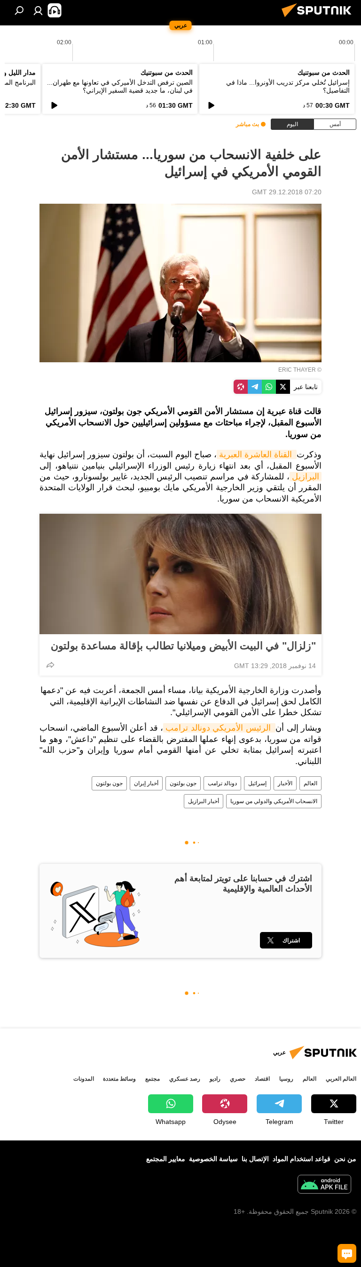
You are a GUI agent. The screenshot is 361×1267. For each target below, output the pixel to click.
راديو (215, 1079)
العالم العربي (341, 1079)
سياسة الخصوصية (213, 1159)
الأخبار (285, 783)
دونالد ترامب (222, 783)
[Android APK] (324, 1185)
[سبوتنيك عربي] (319, 18)
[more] (50, 664)
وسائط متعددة (119, 1079)
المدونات (83, 1079)
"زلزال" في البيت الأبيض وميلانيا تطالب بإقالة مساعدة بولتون (183, 646)
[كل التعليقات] (346, 1253)
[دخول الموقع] (38, 10)
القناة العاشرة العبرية (256, 454)
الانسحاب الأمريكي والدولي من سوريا (273, 801)
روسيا (286, 1079)
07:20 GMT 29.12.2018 (287, 192)
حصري (237, 1079)
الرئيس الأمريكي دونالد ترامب (219, 728)
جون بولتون (183, 783)
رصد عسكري (184, 1079)
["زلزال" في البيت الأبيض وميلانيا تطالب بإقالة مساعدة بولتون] (180, 574)
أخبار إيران (146, 783)
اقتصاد (262, 1079)
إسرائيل (257, 783)
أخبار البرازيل (203, 801)
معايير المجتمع (165, 1159)
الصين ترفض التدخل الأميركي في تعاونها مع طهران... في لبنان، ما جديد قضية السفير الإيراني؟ (120, 86)
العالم (310, 783)
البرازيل (305, 476)
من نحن (345, 1159)
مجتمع (152, 1079)
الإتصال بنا (255, 1159)
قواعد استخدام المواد (301, 1159)
